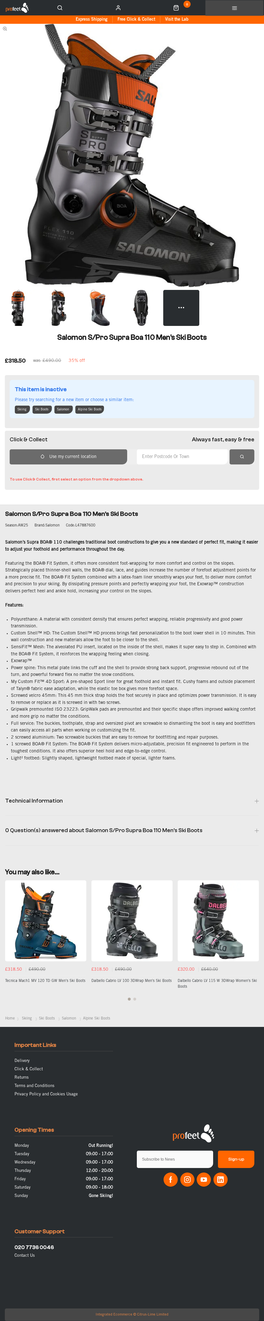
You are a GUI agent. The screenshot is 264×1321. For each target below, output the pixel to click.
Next (253, 944)
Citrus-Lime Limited (152, 1314)
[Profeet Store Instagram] (187, 1180)
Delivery (22, 1061)
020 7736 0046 (34, 1247)
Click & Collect (28, 1069)
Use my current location (73, 457)
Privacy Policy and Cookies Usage (46, 1094)
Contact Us (24, 1255)
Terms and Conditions (34, 1086)
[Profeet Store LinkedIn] (220, 1180)
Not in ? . (52, 470)
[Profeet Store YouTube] (204, 1180)
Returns (21, 1077)
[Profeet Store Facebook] (171, 1180)
